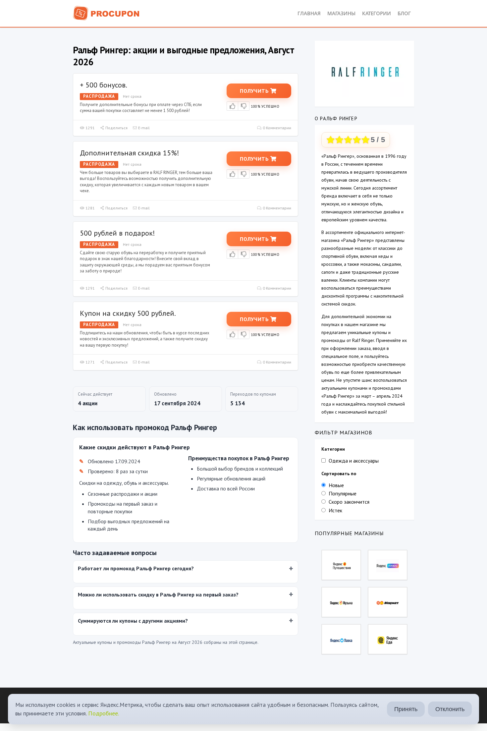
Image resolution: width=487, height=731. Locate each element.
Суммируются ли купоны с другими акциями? (133, 620)
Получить (255, 90)
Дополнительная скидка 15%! (129, 152)
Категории (376, 13)
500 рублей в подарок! (117, 233)
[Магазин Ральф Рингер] (364, 71)
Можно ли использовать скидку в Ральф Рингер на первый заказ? (158, 594)
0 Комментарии (276, 127)
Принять (405, 709)
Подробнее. (103, 713)
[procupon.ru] (106, 12)
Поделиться (116, 127)
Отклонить (449, 709)
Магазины (341, 13)
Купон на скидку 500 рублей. (128, 313)
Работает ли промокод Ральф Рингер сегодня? (136, 568)
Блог (404, 13)
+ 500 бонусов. (103, 84)
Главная (309, 13)
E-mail (143, 127)
